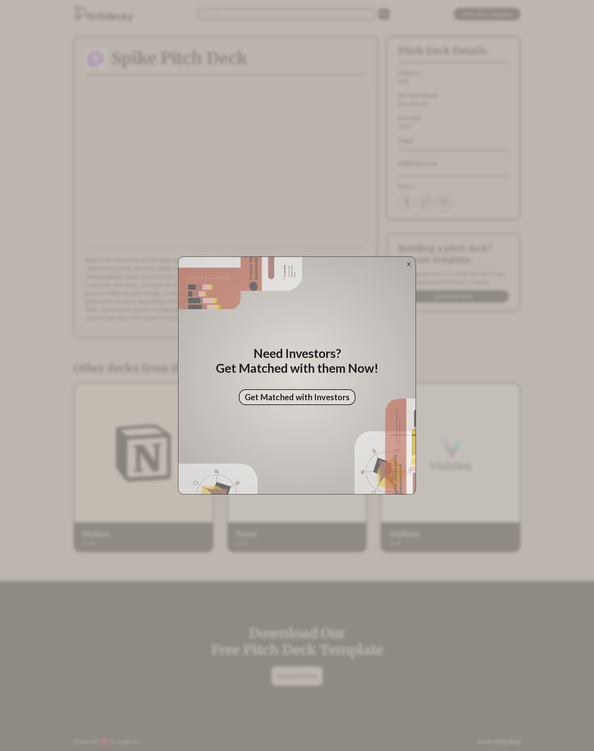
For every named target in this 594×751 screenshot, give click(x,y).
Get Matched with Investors (297, 397)
